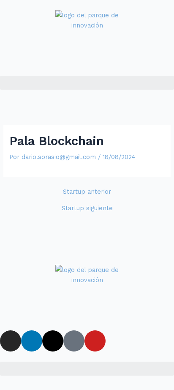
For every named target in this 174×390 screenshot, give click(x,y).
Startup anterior (87, 192)
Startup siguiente (87, 208)
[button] (87, 83)
